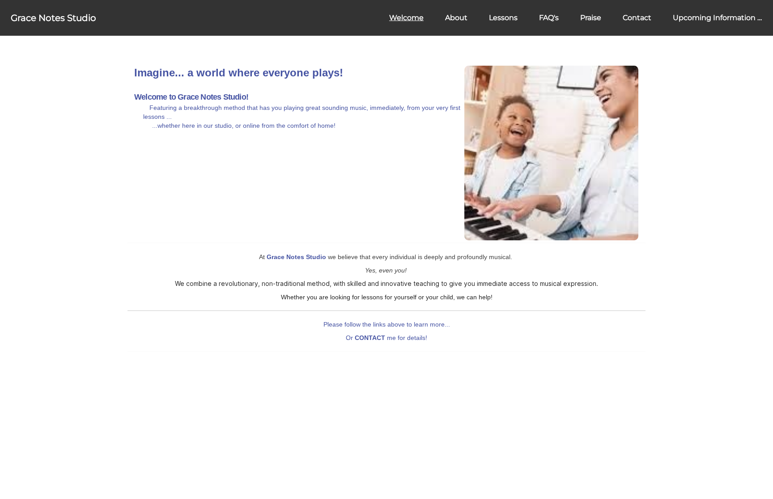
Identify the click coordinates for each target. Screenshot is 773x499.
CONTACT (370, 337)
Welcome (406, 17)
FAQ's (549, 17)
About (456, 17)
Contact (637, 17)
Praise (590, 17)
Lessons (503, 17)
